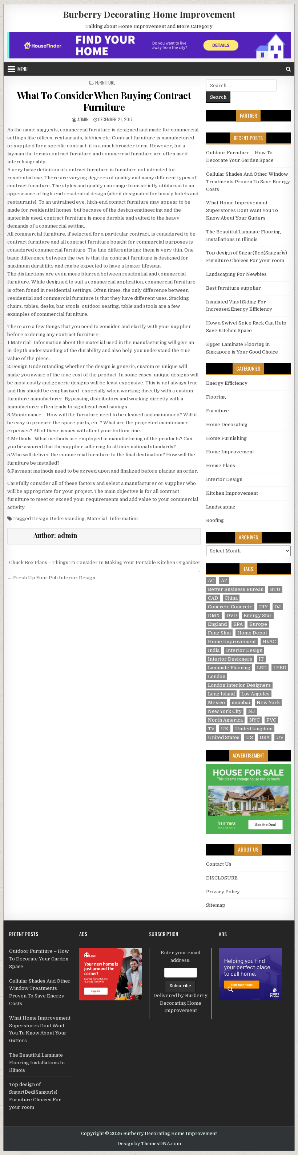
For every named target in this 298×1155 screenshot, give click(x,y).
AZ (224, 580)
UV (279, 737)
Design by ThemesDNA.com (149, 1143)
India (214, 650)
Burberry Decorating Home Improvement (149, 14)
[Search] (288, 69)
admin (83, 119)
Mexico (216, 702)
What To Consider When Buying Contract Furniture (104, 101)
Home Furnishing (226, 438)
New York (268, 702)
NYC (254, 720)
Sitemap (215, 905)
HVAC (269, 641)
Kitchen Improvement (232, 493)
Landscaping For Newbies (236, 274)
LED (262, 667)
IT (261, 659)
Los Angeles (255, 694)
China (231, 598)
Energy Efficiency (226, 383)
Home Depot (252, 633)
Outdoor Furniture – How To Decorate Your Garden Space (39, 958)
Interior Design (224, 479)
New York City (225, 711)
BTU (275, 589)
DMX (214, 615)
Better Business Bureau (235, 589)
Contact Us (218, 864)
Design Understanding (58, 518)
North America (225, 720)
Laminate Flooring (229, 667)
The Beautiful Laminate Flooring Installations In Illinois (37, 1062)
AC (211, 580)
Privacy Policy (223, 891)
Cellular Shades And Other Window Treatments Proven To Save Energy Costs (248, 181)
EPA (238, 624)
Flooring (216, 397)
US (249, 737)
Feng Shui (219, 633)
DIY (263, 606)
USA (264, 737)
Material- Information (112, 518)
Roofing (215, 520)
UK (225, 728)
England (217, 624)
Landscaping (220, 507)
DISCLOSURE (222, 878)
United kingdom (254, 728)
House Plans (220, 465)
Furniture (105, 82)
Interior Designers (230, 659)
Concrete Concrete (230, 606)
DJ (277, 606)
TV (211, 728)
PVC (271, 720)
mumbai (240, 702)
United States (223, 737)
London (216, 676)
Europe (258, 624)
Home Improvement (230, 451)
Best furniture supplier (233, 288)
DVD (231, 615)
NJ (251, 711)
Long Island (221, 694)
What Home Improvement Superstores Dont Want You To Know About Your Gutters (242, 210)
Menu (22, 69)
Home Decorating (226, 424)
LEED (279, 667)
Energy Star (257, 615)
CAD (213, 598)
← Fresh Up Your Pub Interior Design (51, 577)
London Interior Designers (239, 685)
